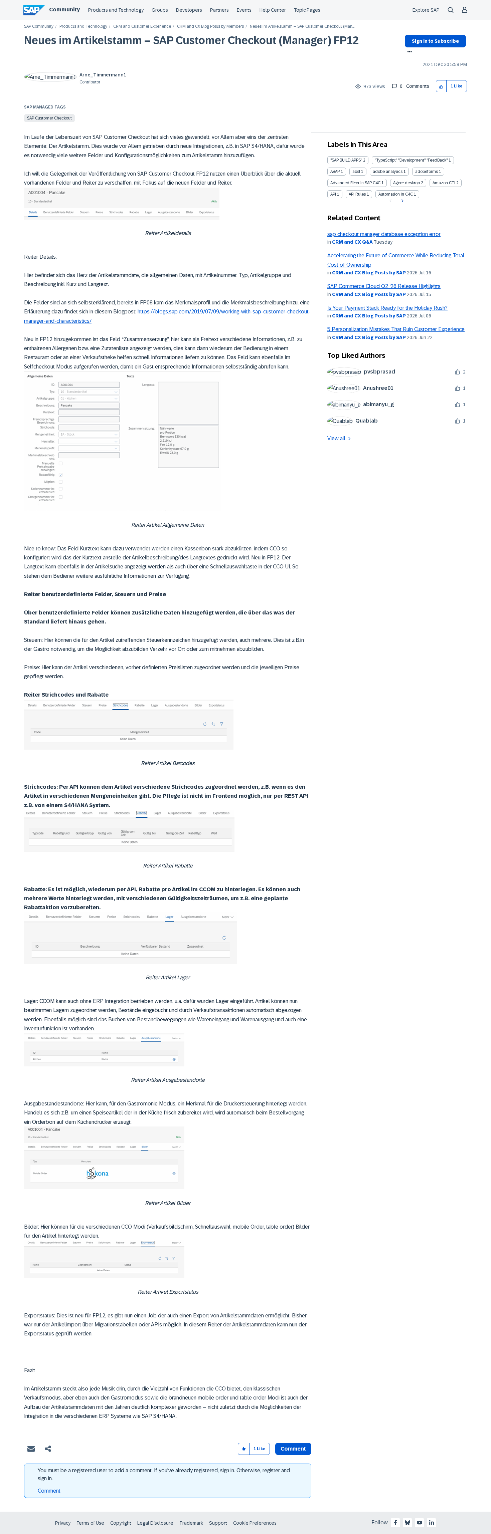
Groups (160, 10)
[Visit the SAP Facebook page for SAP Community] (395, 1522)
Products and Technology (116, 10)
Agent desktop (406, 183)
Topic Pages (307, 10)
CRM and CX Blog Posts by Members (210, 26)
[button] (441, 86)
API (333, 194)
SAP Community (38, 26)
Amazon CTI (444, 183)
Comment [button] (293, 1449)
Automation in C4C (395, 194)
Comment (49, 1491)
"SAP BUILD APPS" (346, 160)
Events (244, 10)
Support (218, 1523)
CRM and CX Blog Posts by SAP (369, 272)
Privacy (62, 1523)
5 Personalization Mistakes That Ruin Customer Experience (396, 329)
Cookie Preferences (255, 1523)
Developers (189, 10)
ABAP (335, 171)
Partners (219, 10)
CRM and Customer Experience (142, 26)
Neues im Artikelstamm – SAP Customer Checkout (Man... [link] (302, 26)
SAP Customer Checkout (49, 118)
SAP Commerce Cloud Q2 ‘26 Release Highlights (384, 286)
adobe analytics (387, 171)
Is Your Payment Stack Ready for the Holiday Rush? (387, 308)
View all (336, 438)
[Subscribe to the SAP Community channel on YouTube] (419, 1522)
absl (356, 171)
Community (64, 9)
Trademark (191, 1523)
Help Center (273, 10)
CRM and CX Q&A (352, 242)
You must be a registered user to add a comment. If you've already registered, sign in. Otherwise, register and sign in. (164, 1474)
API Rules (357, 194)
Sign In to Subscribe (435, 41)
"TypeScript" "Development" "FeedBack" (411, 160)
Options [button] (408, 52)
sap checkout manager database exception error (384, 234)
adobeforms (426, 171)
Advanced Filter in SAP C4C (355, 183)
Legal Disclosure (155, 1523)
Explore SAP (426, 10)
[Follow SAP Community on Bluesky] (407, 1522)
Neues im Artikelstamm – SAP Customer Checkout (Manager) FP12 (191, 40)
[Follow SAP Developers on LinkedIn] (431, 1522)
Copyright (120, 1523)
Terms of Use (90, 1523)
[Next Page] (401, 201)
